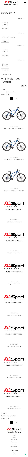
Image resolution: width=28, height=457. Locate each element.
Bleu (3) (6, 64)
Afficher (3, 94)
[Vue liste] (25, 86)
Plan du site (14, 441)
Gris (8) (5, 66)
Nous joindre (14, 439)
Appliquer (5, 28)
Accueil (14, 435)
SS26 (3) (6, 22)
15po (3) (6, 51)
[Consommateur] (23, 86)
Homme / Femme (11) (9, 37)
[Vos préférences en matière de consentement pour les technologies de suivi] (25, 454)
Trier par (3, 92)
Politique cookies (14, 446)
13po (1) (6, 49)
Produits (14, 437)
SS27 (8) (6, 24)
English (14, 444)
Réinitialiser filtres (6, 74)
